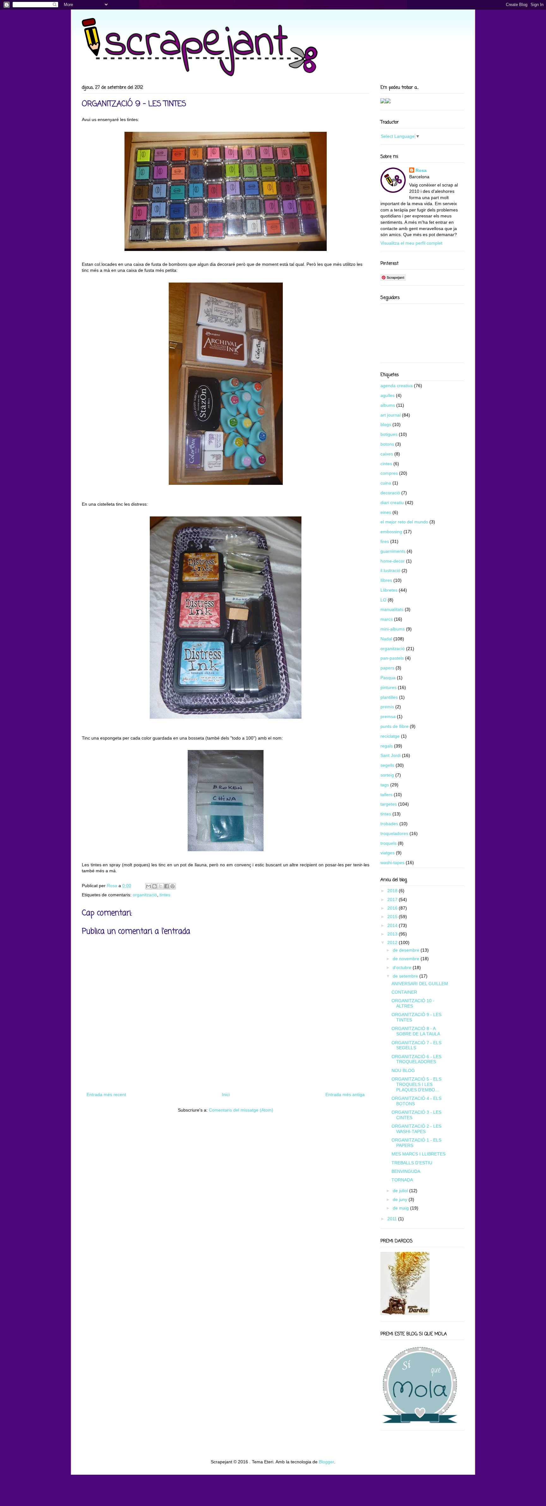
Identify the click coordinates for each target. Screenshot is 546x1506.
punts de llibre (394, 726)
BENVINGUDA (405, 1171)
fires (384, 541)
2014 (393, 925)
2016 (393, 908)
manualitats (391, 609)
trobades (389, 823)
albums (387, 405)
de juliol (401, 1190)
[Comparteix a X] (160, 886)
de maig (401, 1207)
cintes (386, 463)
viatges (387, 852)
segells (387, 765)
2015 (393, 916)
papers (387, 667)
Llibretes (388, 590)
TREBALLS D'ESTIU (411, 1162)
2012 (393, 942)
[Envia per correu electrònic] (148, 886)
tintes (165, 894)
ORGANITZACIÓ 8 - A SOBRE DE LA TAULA (415, 1031)
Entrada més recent (106, 1094)
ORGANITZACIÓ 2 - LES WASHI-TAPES (416, 1129)
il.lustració (390, 570)
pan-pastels (392, 658)
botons (387, 444)
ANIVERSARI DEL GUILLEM (419, 983)
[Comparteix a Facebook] (166, 886)
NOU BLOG (403, 1070)
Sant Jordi (390, 755)
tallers (386, 794)
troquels (388, 843)
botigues (388, 434)
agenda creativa (396, 385)
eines (385, 512)
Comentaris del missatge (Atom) (241, 1110)
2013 (393, 933)
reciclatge (390, 736)
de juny (401, 1199)
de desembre (407, 950)
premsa (388, 716)
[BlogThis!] (154, 886)
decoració (390, 492)
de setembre (406, 976)
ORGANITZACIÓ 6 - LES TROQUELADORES (416, 1059)
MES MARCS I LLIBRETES (418, 1153)
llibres (386, 580)
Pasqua (388, 677)
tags (384, 784)
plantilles (389, 697)
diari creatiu (392, 502)
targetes (388, 804)
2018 (393, 890)
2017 (393, 899)
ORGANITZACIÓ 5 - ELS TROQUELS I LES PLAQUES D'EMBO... (416, 1084)
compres (389, 473)
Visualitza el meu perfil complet (411, 243)
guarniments (392, 551)
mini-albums (392, 628)
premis (387, 706)
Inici (226, 1094)
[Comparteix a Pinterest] (172, 886)
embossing (391, 531)
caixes (386, 453)
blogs (385, 424)
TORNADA (402, 1179)
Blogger (326, 1461)
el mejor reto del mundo (404, 521)
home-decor (392, 561)
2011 (392, 1218)
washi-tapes (392, 862)
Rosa (421, 170)
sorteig (387, 774)
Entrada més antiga (345, 1094)
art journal (390, 415)
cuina (385, 482)
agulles (387, 395)
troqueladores (394, 833)
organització (145, 894)
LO (383, 599)
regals (386, 745)
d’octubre (403, 967)
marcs (386, 619)
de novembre (407, 958)
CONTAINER (404, 992)
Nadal (386, 638)
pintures (388, 687)
